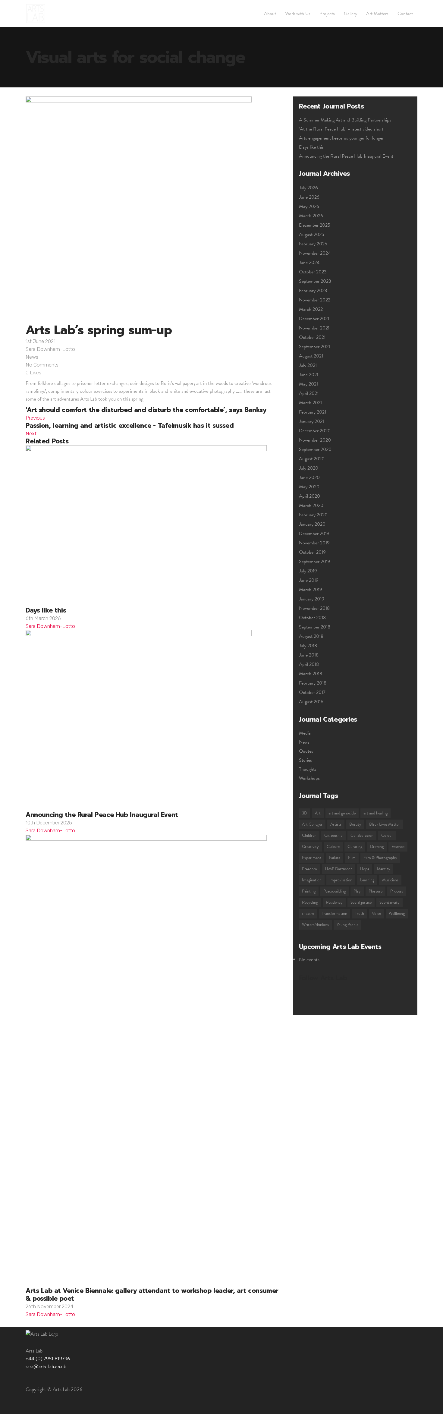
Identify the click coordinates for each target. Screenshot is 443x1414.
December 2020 (315, 430)
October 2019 (312, 552)
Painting (309, 891)
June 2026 (309, 197)
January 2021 (311, 421)
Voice (376, 913)
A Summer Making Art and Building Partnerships (345, 120)
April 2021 (309, 393)
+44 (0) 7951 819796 (48, 1358)
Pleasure (375, 891)
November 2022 (314, 300)
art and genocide (342, 813)
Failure (334, 858)
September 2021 (314, 346)
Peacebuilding (334, 891)
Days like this (311, 147)
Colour (387, 835)
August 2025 (311, 234)
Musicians (390, 880)
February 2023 (313, 290)
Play (357, 891)
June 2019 (309, 580)
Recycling (310, 902)
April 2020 (309, 496)
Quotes (306, 751)
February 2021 (312, 412)
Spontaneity (389, 902)
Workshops (309, 778)
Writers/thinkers (315, 924)
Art (318, 813)
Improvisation (340, 880)
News (32, 357)
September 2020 (315, 449)
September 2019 (314, 561)
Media (305, 733)
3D (304, 813)
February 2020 (313, 514)
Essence (397, 846)
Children (309, 835)
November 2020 (315, 440)
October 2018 (312, 617)
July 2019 (308, 571)
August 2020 (312, 458)
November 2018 (314, 608)
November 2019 (314, 542)
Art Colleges (312, 824)
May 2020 (309, 486)
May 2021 (308, 384)
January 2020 (312, 524)
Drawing (377, 846)
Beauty (355, 824)
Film (352, 858)
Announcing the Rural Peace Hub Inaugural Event (346, 156)
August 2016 (311, 701)
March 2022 (311, 309)
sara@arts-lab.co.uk (46, 1366)
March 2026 (311, 215)
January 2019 (311, 599)
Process (396, 891)
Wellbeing (397, 913)
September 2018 (314, 627)
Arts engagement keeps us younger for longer (341, 138)
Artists (335, 824)
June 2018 (309, 655)
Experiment (311, 858)
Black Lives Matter (384, 824)
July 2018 (308, 645)
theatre (308, 913)
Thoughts (307, 769)
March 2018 (310, 673)
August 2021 (311, 356)
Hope (364, 869)
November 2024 (315, 253)
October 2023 (313, 272)
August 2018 (311, 636)
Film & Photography (380, 858)
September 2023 (315, 281)
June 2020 (309, 477)
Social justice (361, 902)
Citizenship (333, 835)
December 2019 (314, 533)
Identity (383, 869)
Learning (367, 880)
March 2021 (310, 402)
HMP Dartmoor (338, 869)
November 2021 (314, 328)
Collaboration (361, 835)
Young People (347, 924)
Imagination (312, 880)
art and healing (375, 813)
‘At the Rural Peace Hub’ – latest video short (341, 129)
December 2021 (314, 318)
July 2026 (308, 187)
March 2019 (310, 589)
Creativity (310, 846)
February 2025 (313, 243)
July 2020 (308, 468)
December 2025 (314, 225)
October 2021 (312, 337)
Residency (334, 902)
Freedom (309, 869)
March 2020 (311, 505)
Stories (305, 760)
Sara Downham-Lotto (50, 349)
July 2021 (308, 365)
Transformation (334, 913)
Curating (354, 846)
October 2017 (312, 692)
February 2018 (312, 683)
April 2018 (309, 664)
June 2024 (309, 262)
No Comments (42, 365)
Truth (359, 913)
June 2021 (308, 374)
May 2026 (309, 206)
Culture (333, 846)
